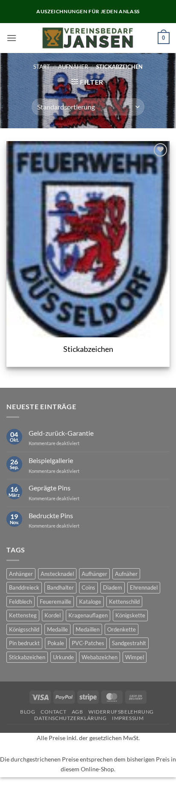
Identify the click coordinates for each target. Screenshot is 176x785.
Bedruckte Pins (51, 515)
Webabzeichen (99, 657)
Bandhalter (60, 587)
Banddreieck (24, 587)
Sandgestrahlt (129, 643)
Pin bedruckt (24, 643)
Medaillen (88, 629)
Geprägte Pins (49, 488)
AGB (77, 711)
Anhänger (21, 573)
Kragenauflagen (88, 615)
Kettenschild (124, 601)
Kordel (52, 615)
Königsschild (24, 629)
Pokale (55, 643)
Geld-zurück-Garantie (61, 433)
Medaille (57, 629)
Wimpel (134, 657)
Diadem (112, 587)
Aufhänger (94, 573)
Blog (27, 711)
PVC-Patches (88, 643)
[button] (11, 37)
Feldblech (20, 601)
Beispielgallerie (51, 460)
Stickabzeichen (88, 349)
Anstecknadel (57, 573)
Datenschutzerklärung (70, 718)
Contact (53, 711)
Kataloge (90, 601)
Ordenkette (121, 629)
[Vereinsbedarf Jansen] (88, 38)
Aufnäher (73, 66)
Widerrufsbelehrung (121, 711)
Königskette (130, 615)
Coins (88, 587)
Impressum (128, 718)
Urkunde (63, 657)
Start (41, 66)
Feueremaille (55, 601)
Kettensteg (23, 615)
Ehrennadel (144, 587)
